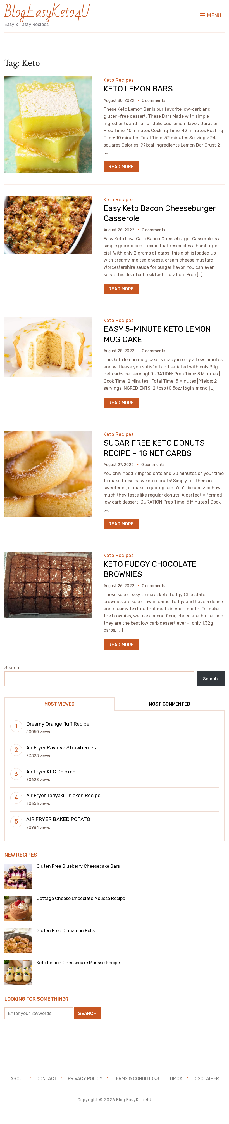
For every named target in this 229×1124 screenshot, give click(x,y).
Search (11, 667)
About (17, 1078)
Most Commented (169, 704)
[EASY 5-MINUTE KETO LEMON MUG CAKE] (48, 320)
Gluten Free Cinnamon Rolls (66, 930)
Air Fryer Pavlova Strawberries (61, 748)
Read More (121, 166)
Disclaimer (206, 1078)
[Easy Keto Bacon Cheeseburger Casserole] (48, 199)
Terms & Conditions (136, 1078)
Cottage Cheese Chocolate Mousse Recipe (81, 898)
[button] (210, 15)
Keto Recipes (119, 80)
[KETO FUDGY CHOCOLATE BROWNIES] (48, 555)
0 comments (153, 100)
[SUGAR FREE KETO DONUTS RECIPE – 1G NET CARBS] (48, 434)
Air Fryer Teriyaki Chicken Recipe (63, 796)
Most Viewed (59, 704)
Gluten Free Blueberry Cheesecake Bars (78, 866)
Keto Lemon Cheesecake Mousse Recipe (78, 962)
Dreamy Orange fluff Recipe (57, 724)
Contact (46, 1078)
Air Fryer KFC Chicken (50, 772)
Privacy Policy (85, 1078)
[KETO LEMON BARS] (48, 80)
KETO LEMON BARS (138, 88)
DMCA (176, 1078)
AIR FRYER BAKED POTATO (58, 819)
